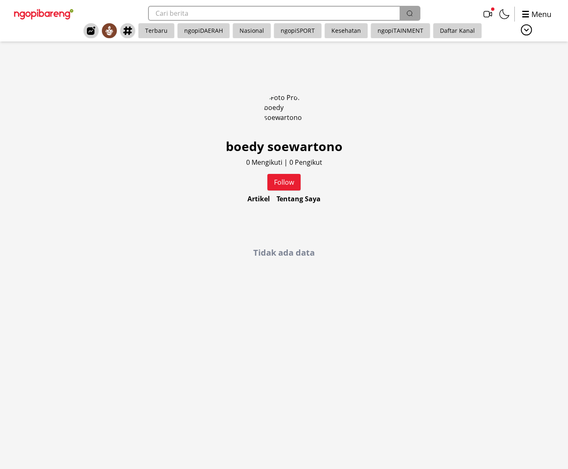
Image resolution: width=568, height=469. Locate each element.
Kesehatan (346, 30)
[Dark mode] (504, 14)
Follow (284, 182)
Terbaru (156, 30)
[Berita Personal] (109, 30)
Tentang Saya (299, 198)
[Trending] (91, 30)
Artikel (258, 198)
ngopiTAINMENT (400, 30)
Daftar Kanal (457, 30)
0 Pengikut (305, 162)
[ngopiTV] (487, 14)
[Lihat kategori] (526, 30)
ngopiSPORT (298, 30)
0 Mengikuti (265, 162)
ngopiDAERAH (203, 30)
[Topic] (127, 30)
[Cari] (410, 13)
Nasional (252, 30)
